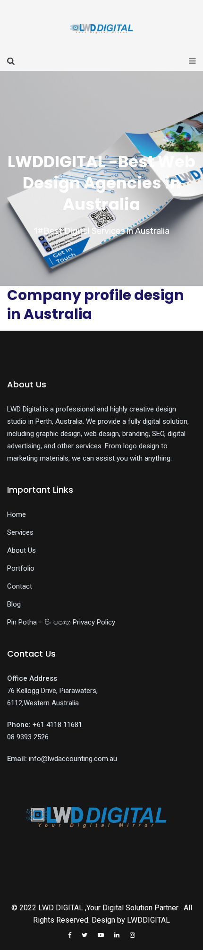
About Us (21, 550)
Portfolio (20, 568)
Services (20, 532)
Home (16, 514)
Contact (19, 586)
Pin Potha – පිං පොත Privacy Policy (61, 622)
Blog (14, 604)
